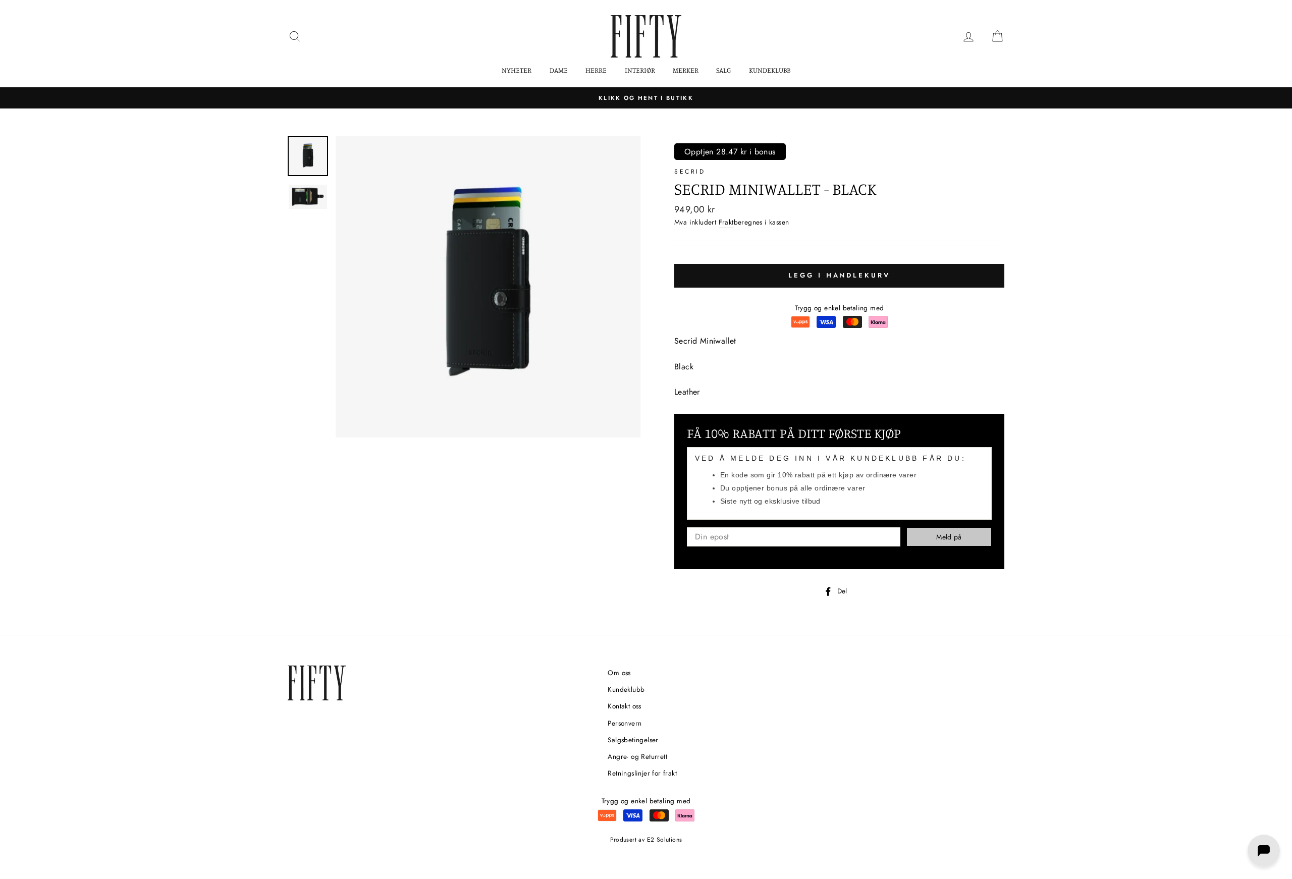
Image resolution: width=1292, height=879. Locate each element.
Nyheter (516, 70)
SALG (723, 70)
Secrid (690, 171)
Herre (596, 70)
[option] (646, 97)
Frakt (726, 222)
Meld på (948, 537)
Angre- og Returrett (637, 756)
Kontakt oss (624, 706)
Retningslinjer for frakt (642, 773)
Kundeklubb (769, 70)
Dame (559, 70)
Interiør (640, 70)
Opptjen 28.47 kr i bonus (730, 151)
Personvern (624, 723)
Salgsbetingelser (633, 740)
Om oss (619, 673)
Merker (685, 70)
